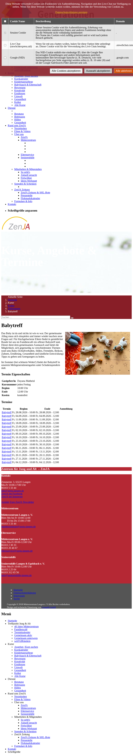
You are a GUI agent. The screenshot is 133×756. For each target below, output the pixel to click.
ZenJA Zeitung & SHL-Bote (35, 192)
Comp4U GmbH (49, 607)
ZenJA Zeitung (22, 189)
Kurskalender (21, 78)
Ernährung (19, 93)
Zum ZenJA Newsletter (22, 502)
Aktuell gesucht (29, 175)
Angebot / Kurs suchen (26, 647)
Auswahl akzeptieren (98, 70)
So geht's (25, 172)
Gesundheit (20, 99)
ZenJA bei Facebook (12, 493)
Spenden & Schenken (25, 183)
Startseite (12, 299)
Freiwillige (26, 178)
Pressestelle (26, 195)
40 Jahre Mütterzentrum (26, 626)
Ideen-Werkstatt (29, 180)
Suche (16, 598)
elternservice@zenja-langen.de (17, 550)
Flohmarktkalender (30, 198)
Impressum (19, 595)
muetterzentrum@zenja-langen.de (18, 526)
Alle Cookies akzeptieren (66, 70)
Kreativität (19, 90)
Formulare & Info (23, 201)
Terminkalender (22, 632)
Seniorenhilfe (27, 157)
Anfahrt (5, 502)
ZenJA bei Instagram (12, 496)
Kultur (17, 102)
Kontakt (12, 204)
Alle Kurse (19, 105)
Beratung (19, 113)
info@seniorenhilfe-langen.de (16, 575)
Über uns (19, 134)
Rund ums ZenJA (17, 125)
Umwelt (18, 96)
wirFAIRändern (22, 641)
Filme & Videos (22, 131)
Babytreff (7, 412)
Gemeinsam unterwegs (26, 638)
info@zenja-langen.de (12, 490)
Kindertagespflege (23, 81)
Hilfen (17, 119)
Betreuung (19, 116)
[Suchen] (72, 317)
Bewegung (19, 87)
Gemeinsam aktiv (23, 635)
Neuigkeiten (20, 128)
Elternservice (27, 154)
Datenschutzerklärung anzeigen (71, 12)
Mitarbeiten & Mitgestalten (28, 169)
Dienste (12, 108)
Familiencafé (20, 629)
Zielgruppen (14, 308)
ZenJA (24, 137)
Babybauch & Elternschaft (27, 84)
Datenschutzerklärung (24, 592)
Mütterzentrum (28, 140)
